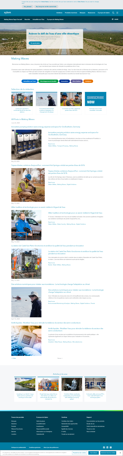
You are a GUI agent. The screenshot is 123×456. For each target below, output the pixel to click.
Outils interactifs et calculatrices (96, 426)
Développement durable (48, 81)
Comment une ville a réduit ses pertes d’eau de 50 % (71, 109)
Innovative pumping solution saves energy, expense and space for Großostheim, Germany (45, 127)
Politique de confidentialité (18, 447)
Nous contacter (91, 431)
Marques (82, 13)
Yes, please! (28, 6)
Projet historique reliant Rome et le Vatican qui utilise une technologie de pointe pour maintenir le (48, 396)
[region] (61, 453)
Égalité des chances (67, 429)
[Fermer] (120, 453)
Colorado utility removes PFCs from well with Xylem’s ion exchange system (95, 395)
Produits (13, 426)
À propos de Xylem (104, 13)
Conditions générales (34, 447)
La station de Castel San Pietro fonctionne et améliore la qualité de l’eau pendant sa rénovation (47, 246)
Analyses (88, 81)
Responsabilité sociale (42, 429)
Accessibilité (65, 426)
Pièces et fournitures (17, 429)
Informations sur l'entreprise (44, 431)
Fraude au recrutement (68, 434)
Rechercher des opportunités (69, 424)
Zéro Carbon (77, 81)
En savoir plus (35, 43)
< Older (13, 358)
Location (13, 434)
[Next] (111, 39)
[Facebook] (104, 447)
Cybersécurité (40, 434)
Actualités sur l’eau (30, 81)
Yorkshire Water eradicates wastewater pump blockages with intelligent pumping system (71, 396)
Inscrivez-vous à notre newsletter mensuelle (95, 109)
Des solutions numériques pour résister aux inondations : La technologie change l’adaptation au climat (50, 284)
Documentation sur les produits (95, 421)
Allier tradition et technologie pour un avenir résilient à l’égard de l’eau (38, 207)
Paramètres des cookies (79, 452)
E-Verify (64, 431)
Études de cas (90, 424)
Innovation (64, 81)
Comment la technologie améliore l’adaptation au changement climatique (46, 110)
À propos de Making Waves (55, 19)
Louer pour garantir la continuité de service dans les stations (22, 110)
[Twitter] (111, 447)
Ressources (91, 13)
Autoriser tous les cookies (108, 452)
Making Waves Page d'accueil (13, 19)
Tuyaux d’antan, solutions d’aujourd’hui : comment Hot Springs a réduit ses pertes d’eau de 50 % (48, 165)
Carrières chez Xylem (67, 421)
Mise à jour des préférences (51, 447)
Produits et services (71, 13)
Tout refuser (93, 452)
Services (13, 431)
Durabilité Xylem (41, 424)
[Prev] (12, 39)
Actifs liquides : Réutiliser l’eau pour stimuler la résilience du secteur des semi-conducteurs (45, 323)
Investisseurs (40, 426)
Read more (51, 144)
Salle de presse (40, 421)
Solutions (59, 13)
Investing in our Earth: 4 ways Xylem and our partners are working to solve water (25, 395)
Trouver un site (91, 429)
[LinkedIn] (107, 447)
